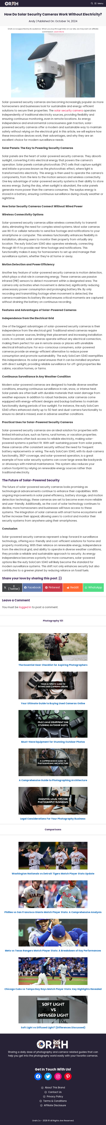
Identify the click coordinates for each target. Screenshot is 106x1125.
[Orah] (12, 3)
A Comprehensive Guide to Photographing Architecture (53, 780)
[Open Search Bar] (92, 3)
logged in (25, 607)
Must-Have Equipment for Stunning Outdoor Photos (53, 742)
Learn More (59, 31)
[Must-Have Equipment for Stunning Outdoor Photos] (53, 735)
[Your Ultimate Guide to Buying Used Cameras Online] (53, 697)
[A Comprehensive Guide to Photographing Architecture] (53, 774)
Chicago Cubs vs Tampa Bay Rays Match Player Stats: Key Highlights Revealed (53, 989)
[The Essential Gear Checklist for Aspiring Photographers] (53, 659)
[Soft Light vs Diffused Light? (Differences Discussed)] (53, 1021)
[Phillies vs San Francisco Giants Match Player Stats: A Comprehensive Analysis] (53, 906)
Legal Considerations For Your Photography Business (53, 818)
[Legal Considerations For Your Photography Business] (53, 812)
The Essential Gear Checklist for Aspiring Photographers (53, 665)
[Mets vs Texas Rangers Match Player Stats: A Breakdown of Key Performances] (53, 944)
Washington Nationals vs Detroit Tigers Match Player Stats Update (53, 873)
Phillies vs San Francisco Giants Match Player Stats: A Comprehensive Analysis (53, 912)
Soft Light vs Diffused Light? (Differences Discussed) (53, 1027)
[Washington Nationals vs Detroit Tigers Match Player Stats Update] (53, 867)
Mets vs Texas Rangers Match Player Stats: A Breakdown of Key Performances (53, 950)
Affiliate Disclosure (55, 1105)
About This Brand (55, 1087)
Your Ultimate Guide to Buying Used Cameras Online (53, 703)
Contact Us (55, 1092)
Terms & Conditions (55, 1101)
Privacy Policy (55, 1096)
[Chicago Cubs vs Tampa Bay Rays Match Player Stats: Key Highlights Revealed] (53, 983)
